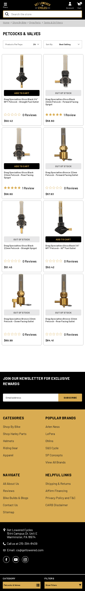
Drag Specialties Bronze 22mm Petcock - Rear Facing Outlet (61, 320)
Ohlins (49, 441)
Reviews (8, 490)
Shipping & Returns (58, 483)
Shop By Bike (11, 426)
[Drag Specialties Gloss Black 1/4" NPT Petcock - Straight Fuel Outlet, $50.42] (22, 71)
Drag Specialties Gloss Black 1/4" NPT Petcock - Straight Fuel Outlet (21, 100)
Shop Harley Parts (14, 434)
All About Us (11, 483)
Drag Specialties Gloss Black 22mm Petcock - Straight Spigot (20, 246)
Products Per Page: (14, 44)
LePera (50, 434)
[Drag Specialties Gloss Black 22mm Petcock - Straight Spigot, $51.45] (22, 217)
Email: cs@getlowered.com (25, 550)
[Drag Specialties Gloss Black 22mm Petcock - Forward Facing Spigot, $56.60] (63, 71)
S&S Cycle (52, 448)
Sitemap (8, 512)
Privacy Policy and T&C (60, 498)
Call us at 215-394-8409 (22, 543)
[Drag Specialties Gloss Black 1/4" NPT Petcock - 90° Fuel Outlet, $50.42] (63, 217)
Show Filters (51, 585)
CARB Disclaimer (56, 505)
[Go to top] (81, 557)
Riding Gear (10, 448)
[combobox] (42, 14)
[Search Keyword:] (7, 14)
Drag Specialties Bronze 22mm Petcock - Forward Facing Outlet (61, 173)
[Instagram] (25, 559)
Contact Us (10, 505)
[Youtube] (15, 559)
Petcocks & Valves (12, 585)
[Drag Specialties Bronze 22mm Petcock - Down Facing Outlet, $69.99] (22, 291)
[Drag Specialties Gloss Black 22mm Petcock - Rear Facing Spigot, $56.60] (22, 144)
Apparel (8, 455)
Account (70, 8)
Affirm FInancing (56, 490)
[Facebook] (6, 559)
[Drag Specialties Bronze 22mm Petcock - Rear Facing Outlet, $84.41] (63, 291)
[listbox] (70, 44)
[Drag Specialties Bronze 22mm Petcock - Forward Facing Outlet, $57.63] (63, 144)
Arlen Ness (52, 426)
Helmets (8, 441)
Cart (79, 8)
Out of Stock (63, 93)
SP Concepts (54, 455)
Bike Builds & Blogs (15, 498)
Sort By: (49, 44)
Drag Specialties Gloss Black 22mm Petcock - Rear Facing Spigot (18, 175)
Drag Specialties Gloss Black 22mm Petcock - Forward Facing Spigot (61, 102)
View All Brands (55, 462)
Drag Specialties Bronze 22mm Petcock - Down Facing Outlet (20, 320)
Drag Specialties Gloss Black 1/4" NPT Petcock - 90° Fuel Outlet (62, 246)
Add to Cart (21, 93)
